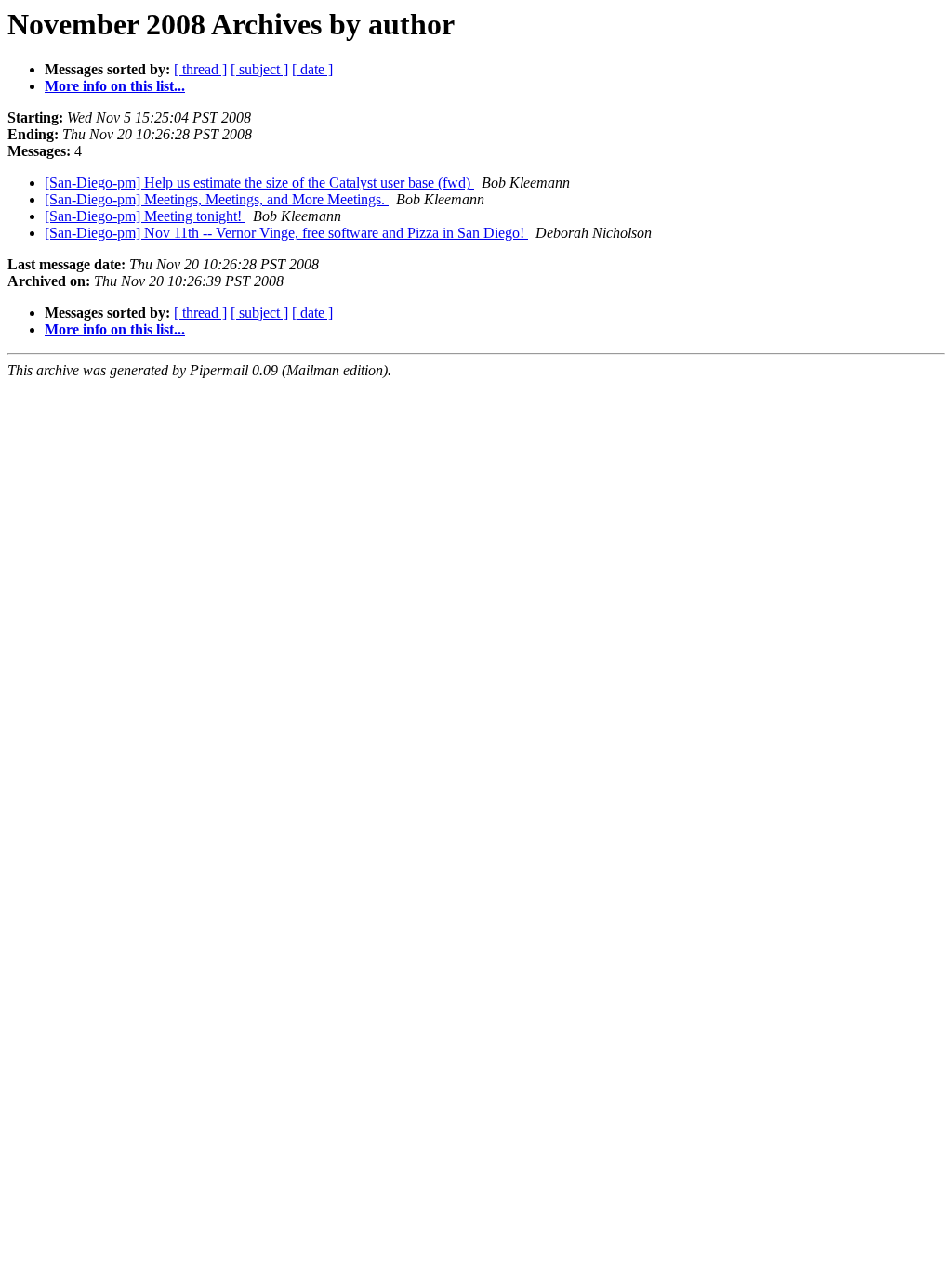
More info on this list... (115, 86)
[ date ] (312, 69)
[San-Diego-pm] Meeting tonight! (145, 216)
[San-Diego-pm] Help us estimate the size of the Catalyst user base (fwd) (259, 182)
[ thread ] (200, 69)
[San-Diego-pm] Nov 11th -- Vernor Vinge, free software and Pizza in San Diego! (286, 233)
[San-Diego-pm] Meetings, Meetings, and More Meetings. (217, 199)
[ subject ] (259, 69)
